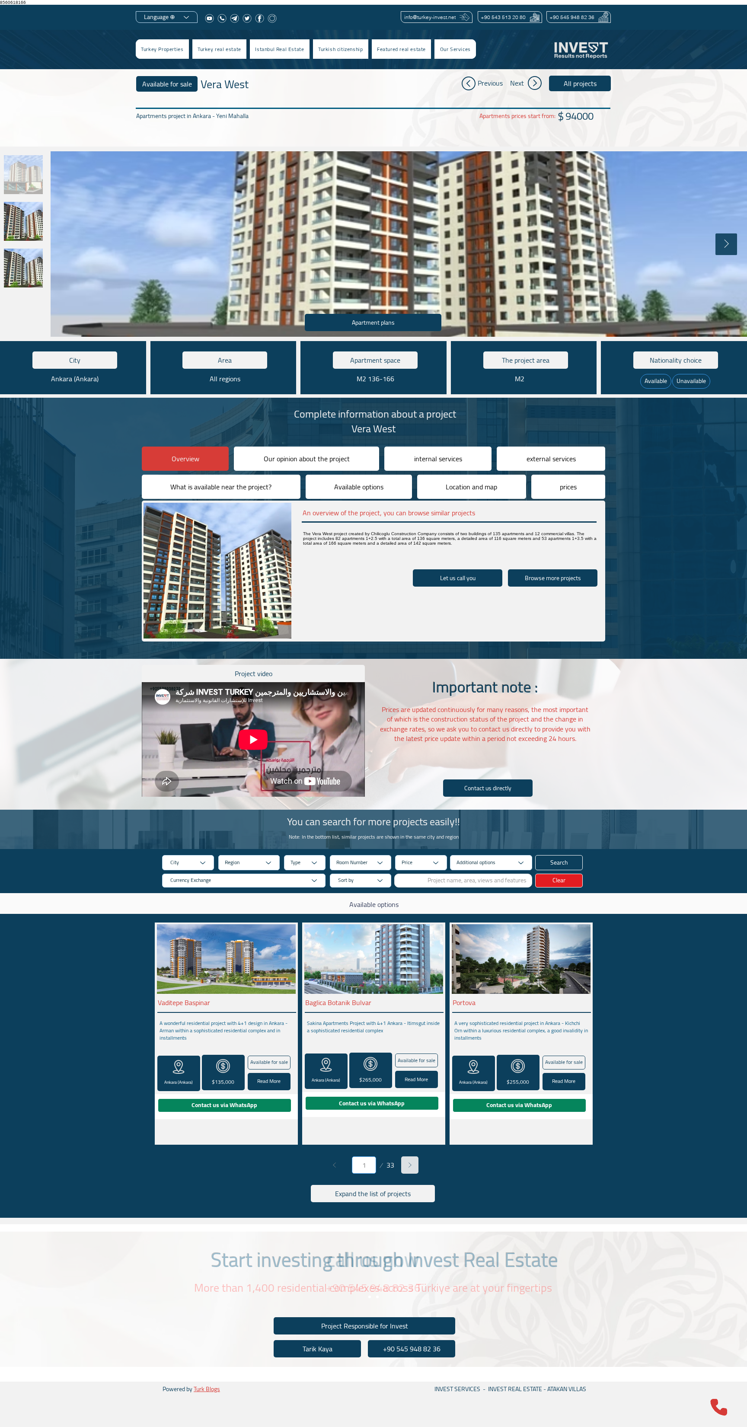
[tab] (185, 459)
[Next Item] (726, 244)
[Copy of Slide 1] (377, 1297)
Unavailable (691, 380)
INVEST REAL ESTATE (515, 1389)
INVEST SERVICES (457, 1389)
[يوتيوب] (209, 18)
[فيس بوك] (259, 18)
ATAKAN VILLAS (566, 1389)
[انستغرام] (272, 18)
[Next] (409, 1165)
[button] (219, 49)
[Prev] (334, 1165)
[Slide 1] (369, 1297)
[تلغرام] (234, 18)
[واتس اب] (222, 18)
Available (656, 380)
